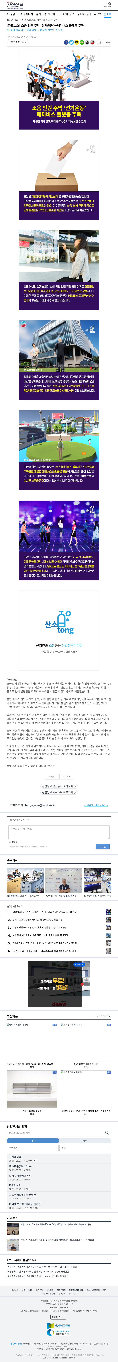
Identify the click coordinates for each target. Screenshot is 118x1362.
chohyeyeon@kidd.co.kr (39, 805)
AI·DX (97, 14)
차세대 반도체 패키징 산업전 (25, 1204)
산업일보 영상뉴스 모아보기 (57, 786)
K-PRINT (14, 1185)
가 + (108, 42)
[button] (87, 42)
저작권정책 (61, 1290)
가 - (100, 42)
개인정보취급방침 (76, 1290)
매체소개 (15, 1290)
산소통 (107, 14)
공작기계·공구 (66, 14)
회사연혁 (39, 1290)
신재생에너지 (25, 14)
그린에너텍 (15, 1157)
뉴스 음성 (15, 41)
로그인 (103, 846)
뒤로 (53, 776)
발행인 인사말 (27, 1290)
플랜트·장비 (84, 14)
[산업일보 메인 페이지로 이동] (15, 5)
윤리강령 (50, 1290)
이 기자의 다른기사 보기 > (96, 805)
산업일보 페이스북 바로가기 (57, 792)
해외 (85, 1140)
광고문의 (62, 1293)
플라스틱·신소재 (45, 14)
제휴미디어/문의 (48, 1293)
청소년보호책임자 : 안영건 (96, 1290)
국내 (33, 1140)
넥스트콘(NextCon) (20, 1166)
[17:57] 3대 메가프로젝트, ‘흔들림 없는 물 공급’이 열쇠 (36, 19)
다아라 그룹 (57, 1317)
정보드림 (72, 1293)
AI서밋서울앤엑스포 (20, 1176)
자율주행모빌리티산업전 (22, 1195)
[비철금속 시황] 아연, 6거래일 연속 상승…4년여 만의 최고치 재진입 (37, 1276)
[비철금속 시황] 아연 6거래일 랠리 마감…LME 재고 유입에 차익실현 (38, 1271)
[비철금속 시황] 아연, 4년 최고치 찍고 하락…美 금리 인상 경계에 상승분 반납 (42, 1266)
